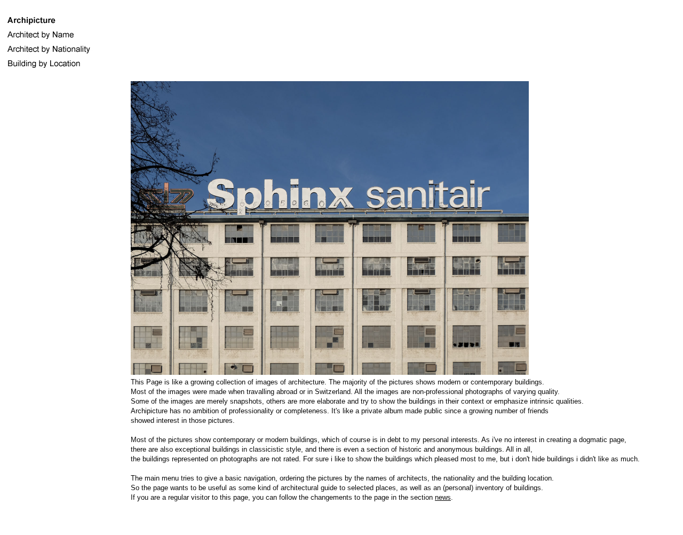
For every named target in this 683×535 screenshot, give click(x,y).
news (443, 497)
